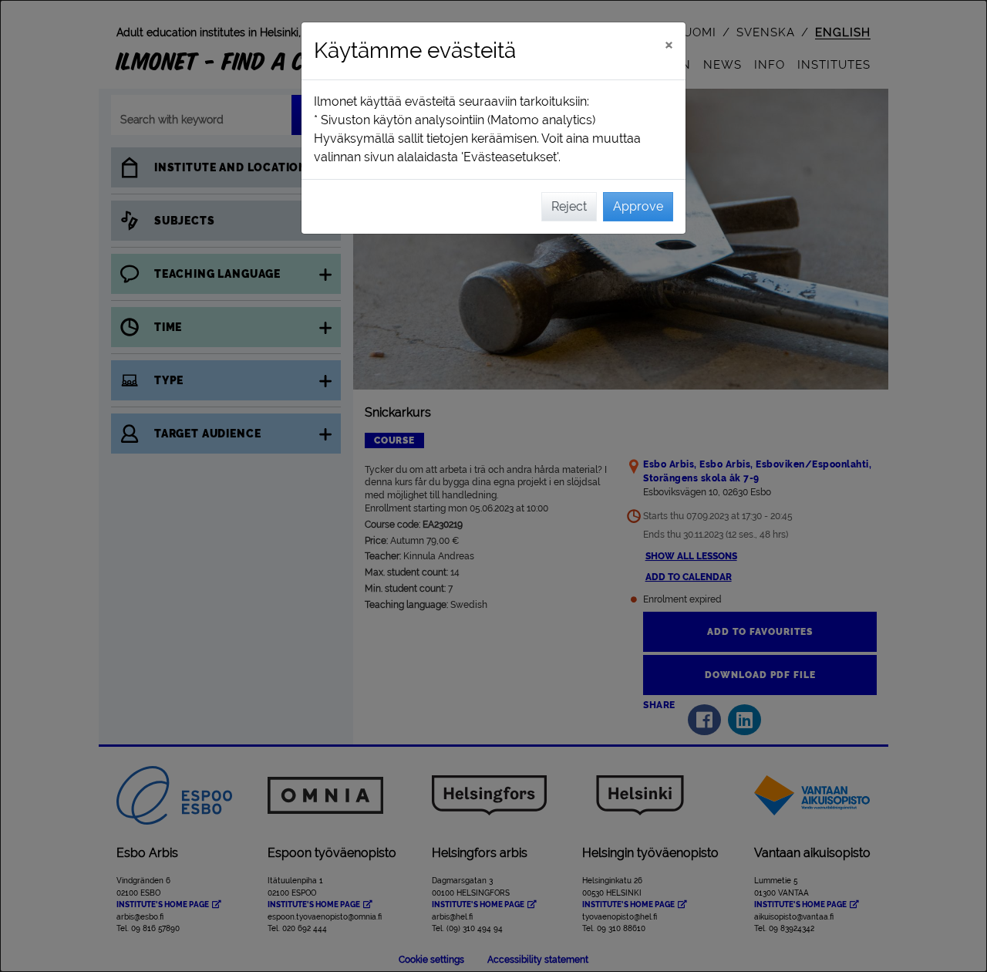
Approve (638, 206)
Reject (569, 206)
